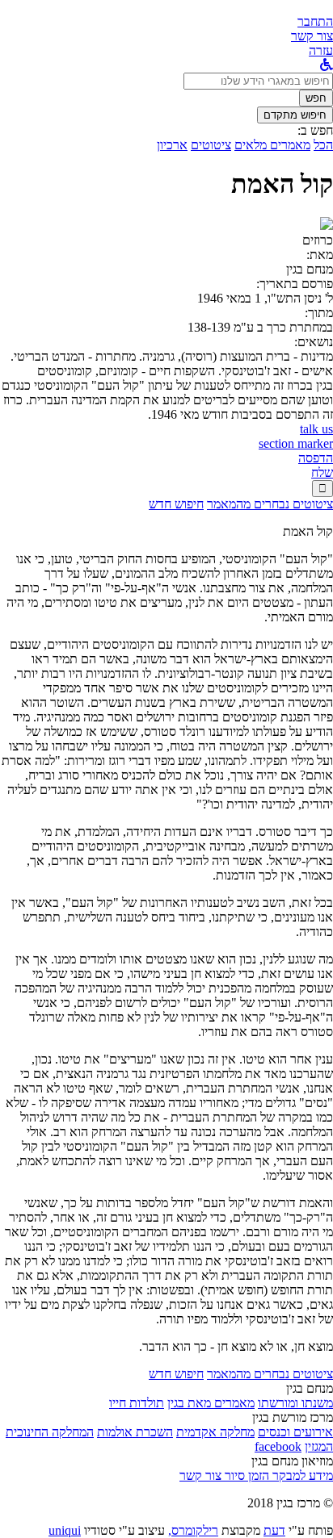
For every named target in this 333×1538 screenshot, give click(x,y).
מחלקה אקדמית (215, 1432)
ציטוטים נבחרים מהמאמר (270, 504)
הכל (323, 145)
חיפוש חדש (176, 504)
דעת (274, 1530)
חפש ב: (315, 130)
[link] (312, 36)
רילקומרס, (193, 1530)
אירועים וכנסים (295, 1432)
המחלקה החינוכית (50, 1432)
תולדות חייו (136, 1403)
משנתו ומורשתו (295, 1403)
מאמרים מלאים (272, 145)
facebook (278, 1446)
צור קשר (200, 1475)
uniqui (64, 1530)
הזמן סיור (245, 1475)
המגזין (319, 1446)
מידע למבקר (301, 1475)
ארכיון (172, 145)
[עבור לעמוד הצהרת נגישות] (326, 65)
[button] (315, 21)
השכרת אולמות (135, 1432)
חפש (316, 98)
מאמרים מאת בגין (211, 1403)
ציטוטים (211, 145)
